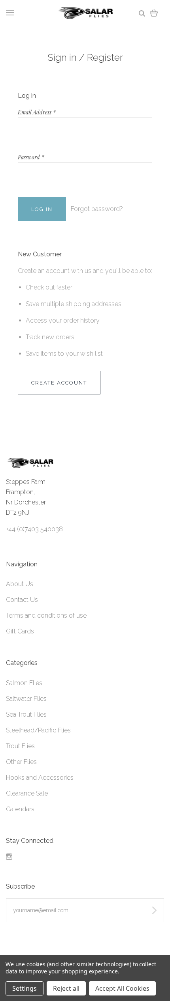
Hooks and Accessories (40, 777)
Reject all (66, 988)
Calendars (20, 809)
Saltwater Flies (26, 698)
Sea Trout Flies (26, 714)
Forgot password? (97, 209)
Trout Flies (20, 746)
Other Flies (21, 762)
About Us (19, 584)
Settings (24, 988)
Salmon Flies (24, 683)
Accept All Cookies (122, 988)
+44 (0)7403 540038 (34, 529)
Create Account (59, 383)
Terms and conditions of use (46, 615)
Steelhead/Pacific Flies (38, 730)
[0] (154, 13)
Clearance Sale (27, 793)
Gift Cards (20, 631)
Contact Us (22, 599)
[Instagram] (9, 857)
